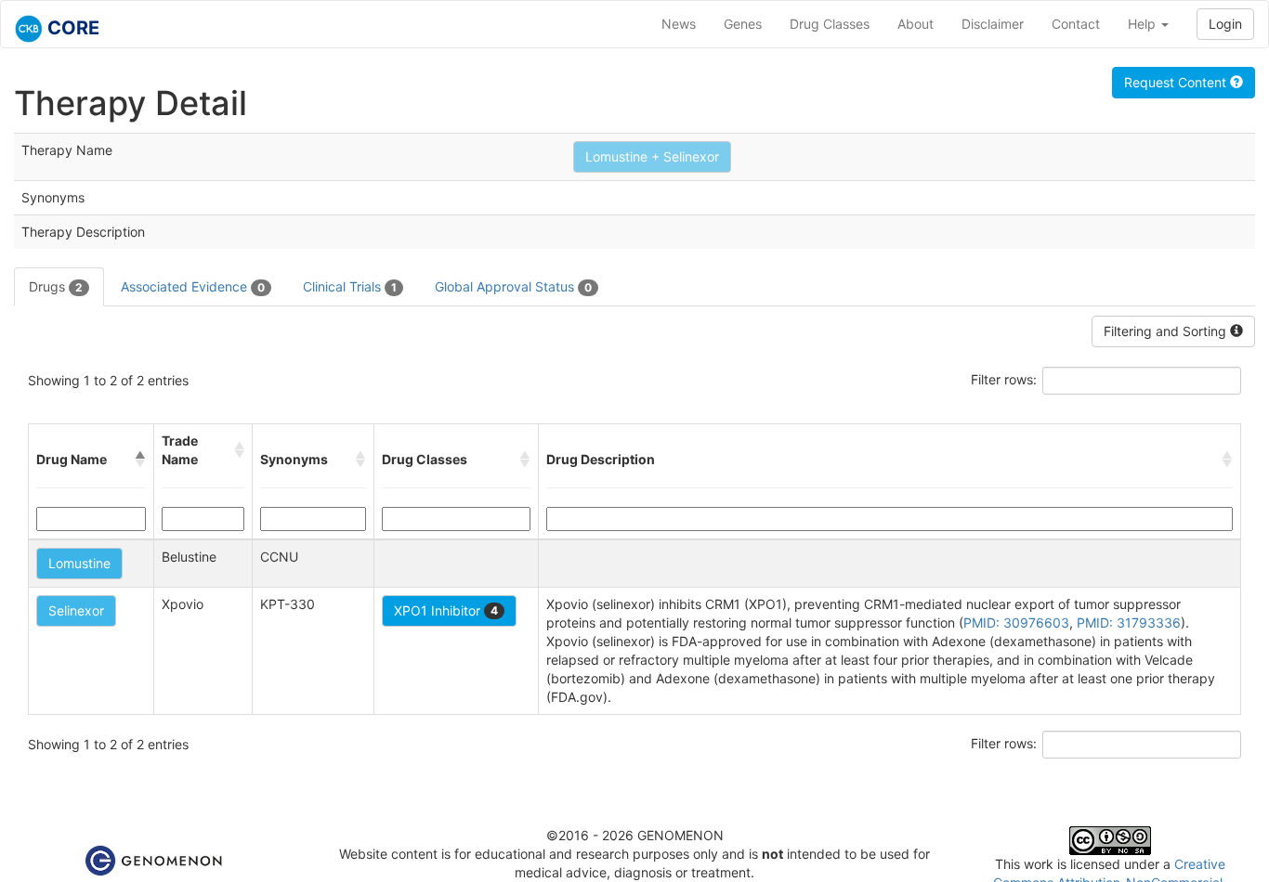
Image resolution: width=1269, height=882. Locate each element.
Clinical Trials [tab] (350, 286)
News (678, 24)
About (915, 24)
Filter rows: (1004, 379)
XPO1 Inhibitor (446, 610)
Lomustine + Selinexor (652, 156)
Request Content (1177, 82)
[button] (140, 459)
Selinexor (76, 610)
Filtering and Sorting (1167, 331)
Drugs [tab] (56, 286)
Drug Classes (830, 24)
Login (1225, 24)
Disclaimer (993, 24)
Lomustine (79, 563)
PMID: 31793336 (1129, 622)
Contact (1076, 24)
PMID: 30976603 (1016, 622)
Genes (743, 24)
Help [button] (1143, 24)
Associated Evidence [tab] (193, 286)
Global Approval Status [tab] (513, 286)
